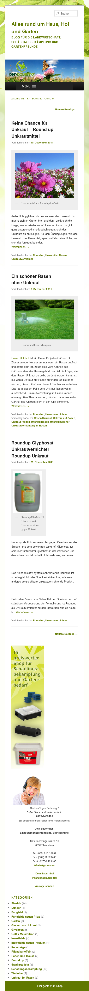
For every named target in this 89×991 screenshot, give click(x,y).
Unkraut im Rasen (56, 255)
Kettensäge (18, 947)
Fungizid (17, 912)
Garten (15, 921)
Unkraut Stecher (60, 422)
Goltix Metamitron (22, 934)
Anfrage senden (44, 886)
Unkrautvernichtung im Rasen (29, 425)
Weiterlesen (20, 247)
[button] (26, 86)
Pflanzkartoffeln (21, 951)
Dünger (16, 908)
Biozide (16, 903)
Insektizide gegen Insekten (28, 942)
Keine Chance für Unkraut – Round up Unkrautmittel (32, 129)
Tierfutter (17, 973)
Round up (38, 255)
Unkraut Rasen (40, 422)
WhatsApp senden (44, 865)
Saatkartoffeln (20, 964)
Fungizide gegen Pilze (25, 916)
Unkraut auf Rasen (64, 418)
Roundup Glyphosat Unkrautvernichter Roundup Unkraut (32, 449)
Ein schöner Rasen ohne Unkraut (31, 279)
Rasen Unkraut (20, 358)
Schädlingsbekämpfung (26, 969)
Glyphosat (17, 929)
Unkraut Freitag (20, 422)
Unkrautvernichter (22, 259)
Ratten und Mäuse (22, 956)
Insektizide (18, 938)
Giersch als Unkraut (24, 925)
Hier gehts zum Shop (50, 986)
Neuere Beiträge (66, 109)
